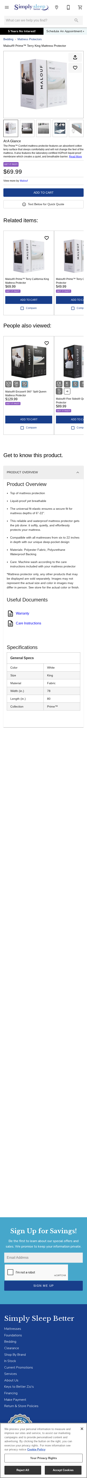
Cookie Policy (36, 1449)
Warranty (22, 613)
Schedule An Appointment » (65, 31)
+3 (67, 391)
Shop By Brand (15, 1354)
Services (10, 1374)
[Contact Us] (68, 7)
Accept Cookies (63, 1470)
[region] (43, 1450)
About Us (11, 1380)
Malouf (24, 180)
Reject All (22, 1470)
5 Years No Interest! (21, 31)
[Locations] (57, 7)
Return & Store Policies (21, 1406)
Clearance (11, 1348)
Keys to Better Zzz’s (19, 1386)
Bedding (8, 39)
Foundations (13, 1335)
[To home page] (31, 7)
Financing (11, 1393)
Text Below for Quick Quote (46, 204)
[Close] (82, 1428)
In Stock (10, 1361)
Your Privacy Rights (43, 1458)
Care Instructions (28, 623)
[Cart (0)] (80, 7)
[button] (7, 7)
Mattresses (12, 1328)
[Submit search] (76, 20)
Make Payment (15, 1399)
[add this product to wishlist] (75, 68)
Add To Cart (44, 192)
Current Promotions (18, 1367)
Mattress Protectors (30, 39)
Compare (31, 308)
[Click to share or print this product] (75, 57)
